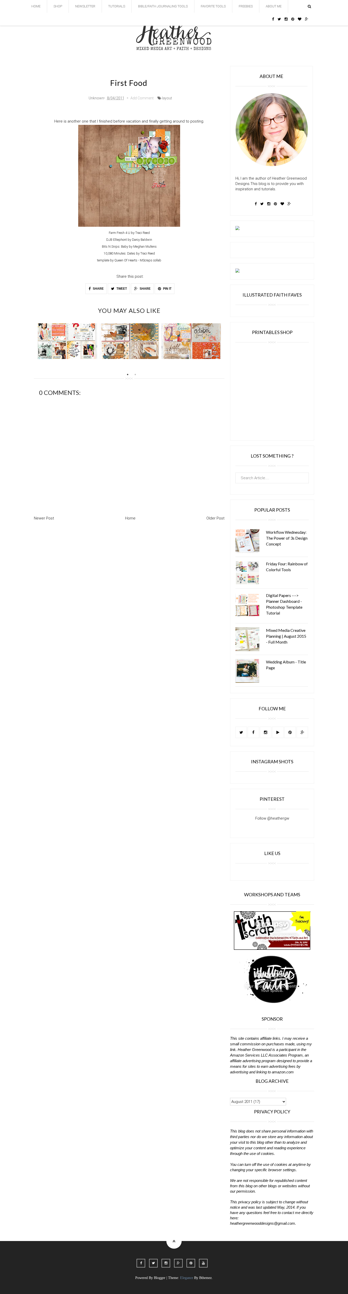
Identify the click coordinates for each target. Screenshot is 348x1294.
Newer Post (44, 518)
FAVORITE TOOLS (213, 6)
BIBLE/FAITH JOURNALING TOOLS (163, 6)
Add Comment (142, 98)
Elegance (186, 1278)
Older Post (215, 518)
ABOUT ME (274, 6)
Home (130, 518)
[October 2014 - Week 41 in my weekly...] (191, 341)
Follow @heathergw (272, 818)
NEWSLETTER (85, 6)
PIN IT (166, 288)
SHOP (57, 6)
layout (167, 98)
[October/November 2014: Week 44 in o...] (67, 341)
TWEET (121, 288)
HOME (36, 6)
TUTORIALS (116, 6)
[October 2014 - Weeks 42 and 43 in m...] (129, 341)
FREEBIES (246, 6)
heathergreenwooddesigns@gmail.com (262, 1223)
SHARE (98, 288)
